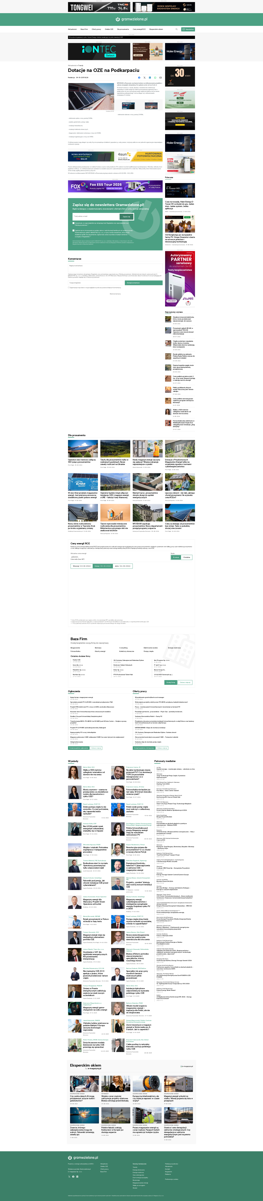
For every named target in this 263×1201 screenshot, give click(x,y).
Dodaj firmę (171, 682)
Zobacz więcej (185, 682)
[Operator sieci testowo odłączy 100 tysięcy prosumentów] (83, 448)
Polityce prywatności (88, 244)
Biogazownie (75, 648)
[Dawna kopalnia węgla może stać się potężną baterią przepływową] (168, 369)
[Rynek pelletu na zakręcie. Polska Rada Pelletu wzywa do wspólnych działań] (168, 358)
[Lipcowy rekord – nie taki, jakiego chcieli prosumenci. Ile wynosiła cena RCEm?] (180, 482)
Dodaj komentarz (133, 283)
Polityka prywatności (171, 1164)
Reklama (168, 1174)
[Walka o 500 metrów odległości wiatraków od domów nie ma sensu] (168, 413)
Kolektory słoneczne (126, 651)
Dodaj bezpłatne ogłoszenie (78, 748)
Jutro (122, 566)
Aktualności (72, 29)
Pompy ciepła (148, 651)
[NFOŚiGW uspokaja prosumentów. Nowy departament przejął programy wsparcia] (148, 512)
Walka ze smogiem (139, 1185)
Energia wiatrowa (174, 648)
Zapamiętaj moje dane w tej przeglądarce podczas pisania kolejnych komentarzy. (95, 287)
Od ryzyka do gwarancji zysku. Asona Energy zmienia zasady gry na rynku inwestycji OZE (96, 37)
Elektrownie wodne (151, 648)
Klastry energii (100, 651)
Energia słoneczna (138, 1170)
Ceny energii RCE (139, 29)
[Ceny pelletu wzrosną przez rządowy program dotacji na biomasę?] (168, 402)
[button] (177, 29)
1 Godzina (186, 557)
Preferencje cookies (171, 1179)
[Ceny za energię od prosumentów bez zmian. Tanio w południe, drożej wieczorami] (180, 512)
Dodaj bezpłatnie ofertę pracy (144, 748)
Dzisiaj (103, 566)
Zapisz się (126, 217)
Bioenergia (136, 1180)
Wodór (135, 1188)
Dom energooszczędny (140, 1178)
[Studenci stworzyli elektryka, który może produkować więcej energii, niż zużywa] (168, 321)
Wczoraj (82, 566)
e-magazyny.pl (94, 1068)
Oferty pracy (96, 29)
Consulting (123, 648)
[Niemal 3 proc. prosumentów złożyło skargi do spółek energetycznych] (148, 482)
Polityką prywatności (125, 274)
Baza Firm (84, 29)
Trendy (80, 65)
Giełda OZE (109, 29)
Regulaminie (76, 244)
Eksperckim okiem (156, 29)
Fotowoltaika (75, 651)
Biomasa (98, 648)
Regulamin (94, 274)
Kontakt (167, 1169)
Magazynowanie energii (140, 1183)
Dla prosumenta (123, 29)
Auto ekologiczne (138, 1175)
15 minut (176, 557)
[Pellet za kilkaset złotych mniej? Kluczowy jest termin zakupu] (168, 391)
